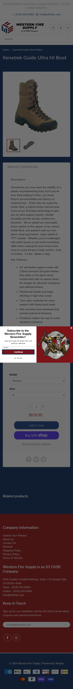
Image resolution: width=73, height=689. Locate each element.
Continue (18, 352)
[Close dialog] (71, 328)
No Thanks (18, 358)
